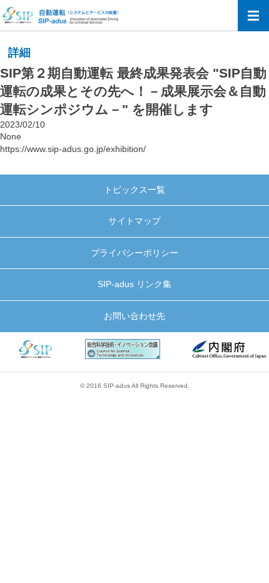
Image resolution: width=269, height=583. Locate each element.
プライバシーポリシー (134, 253)
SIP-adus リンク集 (134, 284)
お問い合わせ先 (134, 316)
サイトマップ (134, 221)
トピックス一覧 (134, 190)
